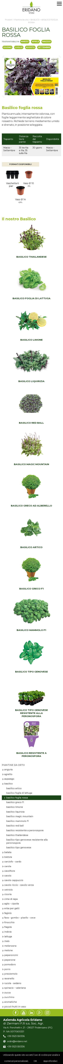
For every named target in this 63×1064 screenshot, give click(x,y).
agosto (30, 47)
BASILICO (8, 783)
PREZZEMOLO (10, 973)
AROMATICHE (10, 1002)
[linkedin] (31, 1012)
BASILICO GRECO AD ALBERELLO (31, 505)
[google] (39, 1012)
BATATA (7, 852)
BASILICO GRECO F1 (31, 588)
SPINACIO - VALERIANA (15, 987)
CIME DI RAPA (11, 899)
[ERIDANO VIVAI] (31, 8)
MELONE (8, 950)
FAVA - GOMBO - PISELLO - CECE (19, 917)
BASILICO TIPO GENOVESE (31, 671)
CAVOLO (7, 875)
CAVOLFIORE (9, 871)
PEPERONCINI (11, 955)
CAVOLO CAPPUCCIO (13, 880)
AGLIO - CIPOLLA (11, 903)
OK (35, 1061)
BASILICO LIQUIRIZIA (31, 381)
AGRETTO (8, 774)
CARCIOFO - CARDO (12, 861)
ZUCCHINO (9, 997)
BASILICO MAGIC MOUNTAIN (31, 464)
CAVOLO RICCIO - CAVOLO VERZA (19, 885)
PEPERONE (9, 960)
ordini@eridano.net (17, 1041)
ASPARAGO (9, 779)
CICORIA (7, 894)
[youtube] (23, 1012)
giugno (7, 47)
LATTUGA (8, 936)
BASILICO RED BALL (31, 422)
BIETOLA (8, 857)
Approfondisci (50, 1061)
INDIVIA (7, 931)
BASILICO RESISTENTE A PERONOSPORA (31, 754)
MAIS (6, 941)
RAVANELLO (9, 978)
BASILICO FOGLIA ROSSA (17, 797)
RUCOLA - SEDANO (12, 983)
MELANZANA (10, 945)
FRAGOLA (8, 927)
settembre (44, 47)
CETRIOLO (8, 889)
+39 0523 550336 (16, 1036)
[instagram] (47, 1012)
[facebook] (15, 1012)
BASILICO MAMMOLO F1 (31, 630)
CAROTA (7, 866)
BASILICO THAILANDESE (31, 256)
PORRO (7, 969)
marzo (25, 41)
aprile (35, 41)
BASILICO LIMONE (31, 339)
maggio (46, 41)
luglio (19, 47)
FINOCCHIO (9, 922)
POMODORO (10, 964)
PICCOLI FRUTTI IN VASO (15, 1006)
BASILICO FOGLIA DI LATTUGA (31, 298)
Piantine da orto (13, 765)
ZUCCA (7, 992)
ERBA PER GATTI (11, 908)
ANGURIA (8, 769)
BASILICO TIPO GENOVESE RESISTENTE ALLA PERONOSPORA (31, 713)
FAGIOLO (8, 913)
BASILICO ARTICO (31, 547)
